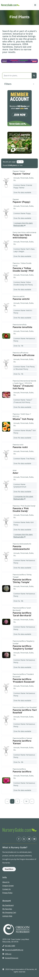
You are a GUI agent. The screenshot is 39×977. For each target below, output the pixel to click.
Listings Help (7, 916)
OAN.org (8, 954)
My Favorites (7, 909)
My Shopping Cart (9, 912)
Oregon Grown (8, 886)
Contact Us (6, 889)
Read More (9, 869)
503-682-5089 (10, 946)
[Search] (34, 76)
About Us (5, 882)
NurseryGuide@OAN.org (14, 950)
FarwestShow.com (11, 958)
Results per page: (9, 162)
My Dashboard (8, 905)
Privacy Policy (7, 893)
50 (26, 801)
